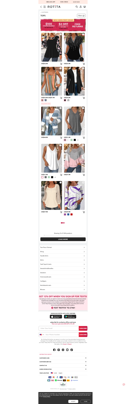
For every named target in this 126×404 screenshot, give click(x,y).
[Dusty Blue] (46, 100)
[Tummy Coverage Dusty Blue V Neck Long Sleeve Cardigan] (51, 121)
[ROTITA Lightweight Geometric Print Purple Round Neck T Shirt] (74, 195)
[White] (68, 140)
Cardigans (43, 281)
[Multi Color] (42, 100)
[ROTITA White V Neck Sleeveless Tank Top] (51, 158)
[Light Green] (71, 140)
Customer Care (44, 358)
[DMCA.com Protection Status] (63, 384)
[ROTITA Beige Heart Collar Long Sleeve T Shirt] (51, 195)
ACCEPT (73, 401)
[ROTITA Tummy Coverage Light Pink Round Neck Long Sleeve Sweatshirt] (74, 158)
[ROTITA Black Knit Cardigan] (74, 81)
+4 (77, 140)
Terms (64, 344)
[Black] (65, 100)
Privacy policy (72, 388)
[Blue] (68, 214)
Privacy (70, 344)
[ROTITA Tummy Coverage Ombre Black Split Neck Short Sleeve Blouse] (74, 47)
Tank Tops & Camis (45, 264)
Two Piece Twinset (46, 247)
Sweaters (43, 272)
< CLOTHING (44, 12)
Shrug (42, 251)
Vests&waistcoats (45, 285)
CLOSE (85, 401)
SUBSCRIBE (83, 328)
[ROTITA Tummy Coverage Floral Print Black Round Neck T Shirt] (51, 47)
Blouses (42, 289)
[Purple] (65, 214)
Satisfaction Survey (45, 354)
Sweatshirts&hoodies (46, 268)
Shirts (42, 260)
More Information (45, 369)
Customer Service (45, 361)
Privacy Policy (46, 396)
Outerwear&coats (45, 277)
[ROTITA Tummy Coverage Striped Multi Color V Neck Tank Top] (51, 81)
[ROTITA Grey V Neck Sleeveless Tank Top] (74, 121)
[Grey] (68, 100)
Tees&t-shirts (44, 256)
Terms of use (63, 388)
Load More (63, 239)
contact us (43, 365)
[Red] (71, 214)
